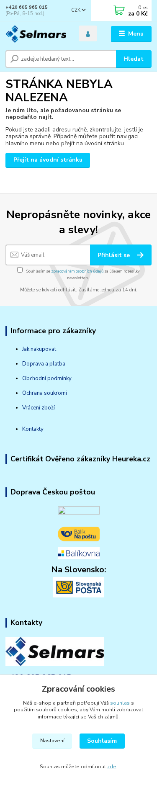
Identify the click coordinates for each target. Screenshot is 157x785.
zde (111, 766)
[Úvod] (35, 34)
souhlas (120, 703)
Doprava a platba (43, 364)
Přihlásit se (114, 255)
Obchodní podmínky (47, 378)
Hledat (134, 59)
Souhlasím (102, 741)
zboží (47, 408)
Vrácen (30, 408)
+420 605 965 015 (26, 7)
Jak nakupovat (39, 349)
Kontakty (33, 429)
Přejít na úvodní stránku (47, 160)
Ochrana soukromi (44, 393)
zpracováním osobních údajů (77, 271)
